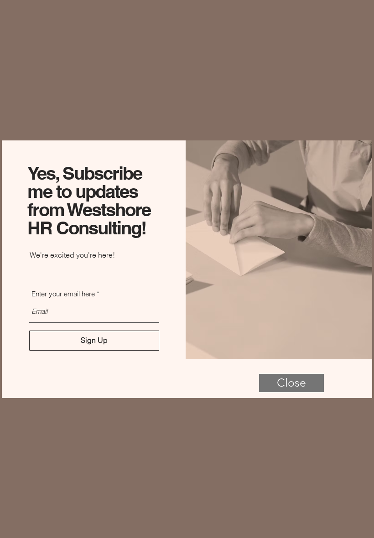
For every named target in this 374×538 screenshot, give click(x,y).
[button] (291, 383)
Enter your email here (63, 293)
